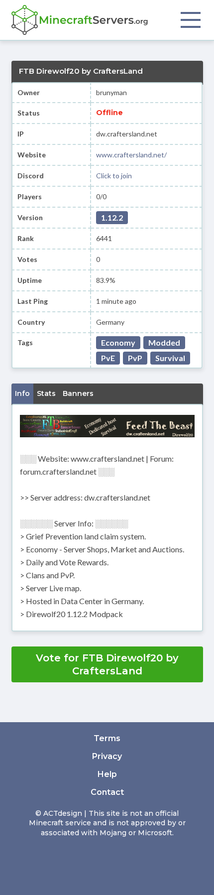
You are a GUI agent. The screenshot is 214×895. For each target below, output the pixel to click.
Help (107, 774)
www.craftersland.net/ (131, 154)
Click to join (114, 175)
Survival (170, 358)
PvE (108, 358)
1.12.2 (112, 217)
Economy (118, 342)
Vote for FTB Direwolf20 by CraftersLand (107, 664)
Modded (164, 342)
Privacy (107, 756)
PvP (135, 358)
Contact (107, 792)
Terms (107, 738)
